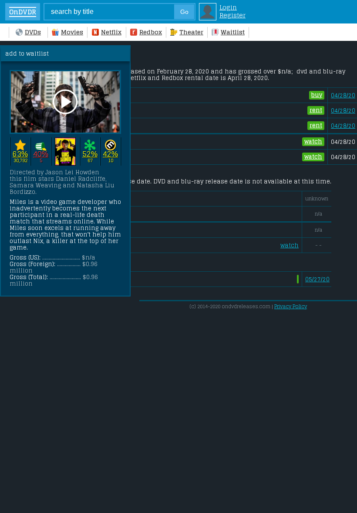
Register (232, 15)
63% (20, 154)
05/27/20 (317, 279)
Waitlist (233, 32)
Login (228, 7)
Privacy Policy (290, 306)
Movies (72, 32)
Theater (191, 32)
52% (90, 154)
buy (316, 95)
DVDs (33, 32)
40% (40, 154)
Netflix (111, 32)
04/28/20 (343, 95)
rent (316, 110)
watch (313, 141)
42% (110, 154)
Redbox (150, 32)
